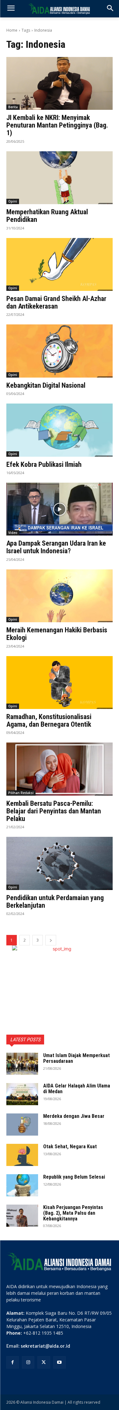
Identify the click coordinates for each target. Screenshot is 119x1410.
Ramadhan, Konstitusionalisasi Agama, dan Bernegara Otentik (48, 720)
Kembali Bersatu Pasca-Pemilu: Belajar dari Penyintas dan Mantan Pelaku (53, 811)
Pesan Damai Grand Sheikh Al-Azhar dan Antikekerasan (56, 302)
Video (12, 532)
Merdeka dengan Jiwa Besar (73, 1116)
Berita (13, 107)
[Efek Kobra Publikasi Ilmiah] (59, 430)
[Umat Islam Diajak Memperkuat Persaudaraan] (22, 1064)
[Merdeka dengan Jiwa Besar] (22, 1124)
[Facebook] (12, 1362)
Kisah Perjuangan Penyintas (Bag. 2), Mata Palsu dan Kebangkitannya (73, 1212)
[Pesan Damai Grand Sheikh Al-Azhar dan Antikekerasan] (59, 264)
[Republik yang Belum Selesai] (22, 1185)
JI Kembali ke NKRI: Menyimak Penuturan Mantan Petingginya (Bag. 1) (57, 125)
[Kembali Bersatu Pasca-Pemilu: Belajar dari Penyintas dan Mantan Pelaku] (59, 769)
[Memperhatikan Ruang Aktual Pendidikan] (59, 177)
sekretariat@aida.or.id (45, 1346)
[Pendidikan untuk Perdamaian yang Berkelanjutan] (59, 863)
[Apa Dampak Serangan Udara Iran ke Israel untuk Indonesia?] (59, 509)
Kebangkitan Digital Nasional (45, 385)
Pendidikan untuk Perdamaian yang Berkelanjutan (55, 901)
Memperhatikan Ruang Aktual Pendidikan (47, 215)
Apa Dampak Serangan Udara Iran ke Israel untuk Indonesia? (56, 547)
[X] (43, 1362)
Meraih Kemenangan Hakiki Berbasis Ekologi (56, 634)
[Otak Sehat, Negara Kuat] (22, 1155)
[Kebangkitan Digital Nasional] (59, 351)
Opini (12, 201)
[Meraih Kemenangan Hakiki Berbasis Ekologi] (59, 596)
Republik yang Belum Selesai (74, 1177)
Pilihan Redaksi (21, 793)
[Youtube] (59, 1362)
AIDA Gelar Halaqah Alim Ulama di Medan (76, 1088)
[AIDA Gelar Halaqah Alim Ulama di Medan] (22, 1094)
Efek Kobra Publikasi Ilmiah (44, 464)
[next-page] (50, 940)
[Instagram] (28, 1362)
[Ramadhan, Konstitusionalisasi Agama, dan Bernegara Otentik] (59, 682)
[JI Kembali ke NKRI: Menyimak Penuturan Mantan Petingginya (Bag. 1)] (59, 83)
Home (11, 30)
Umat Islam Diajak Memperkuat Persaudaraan (76, 1058)
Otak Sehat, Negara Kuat (70, 1147)
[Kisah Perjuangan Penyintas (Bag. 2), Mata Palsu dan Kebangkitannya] (22, 1216)
